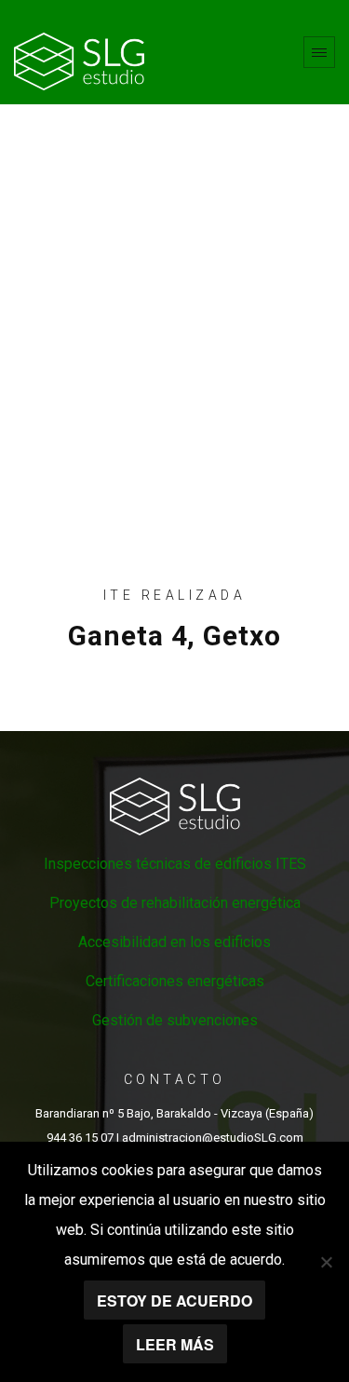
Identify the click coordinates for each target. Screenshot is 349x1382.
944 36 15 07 (80, 1138)
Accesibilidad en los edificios (174, 942)
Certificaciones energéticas (175, 981)
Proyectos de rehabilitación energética (175, 903)
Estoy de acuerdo (174, 1300)
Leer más (175, 1344)
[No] (325, 1262)
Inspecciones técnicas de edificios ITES (175, 864)
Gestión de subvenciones (175, 1020)
